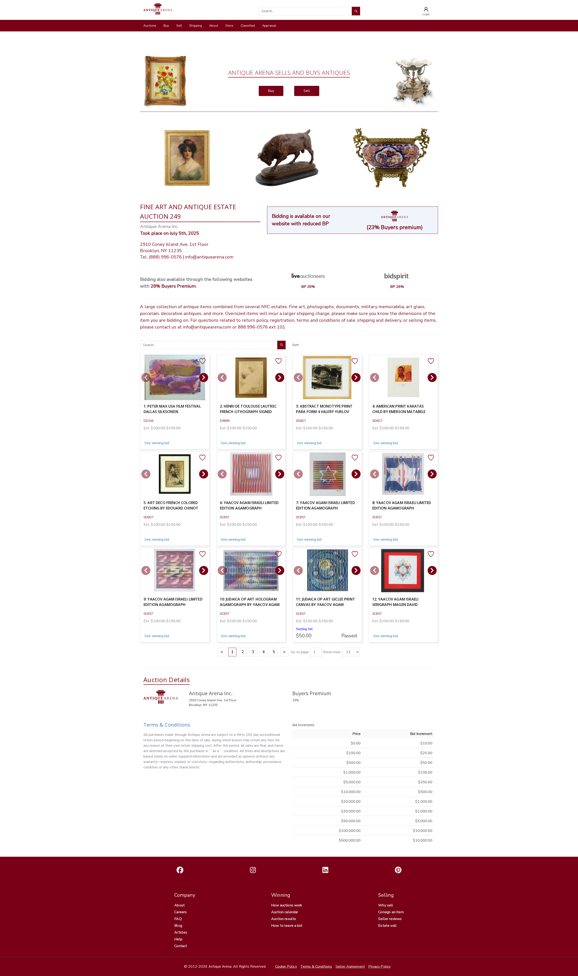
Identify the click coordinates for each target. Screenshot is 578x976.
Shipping (195, 25)
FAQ (178, 918)
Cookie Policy (286, 966)
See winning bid (156, 443)
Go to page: (300, 652)
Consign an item (390, 912)
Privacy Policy (379, 966)
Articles (180, 932)
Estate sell (387, 925)
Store (229, 25)
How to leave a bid (286, 925)
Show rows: (332, 652)
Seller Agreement (350, 966)
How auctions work (286, 905)
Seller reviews (390, 918)
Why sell (385, 905)
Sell (179, 25)
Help (178, 939)
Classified (248, 25)
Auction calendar (284, 912)
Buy (166, 25)
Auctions (149, 25)
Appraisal (269, 25)
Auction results (283, 918)
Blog (178, 925)
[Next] (203, 377)
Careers (180, 912)
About (213, 25)
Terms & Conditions (166, 724)
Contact (180, 945)
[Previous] (145, 377)
